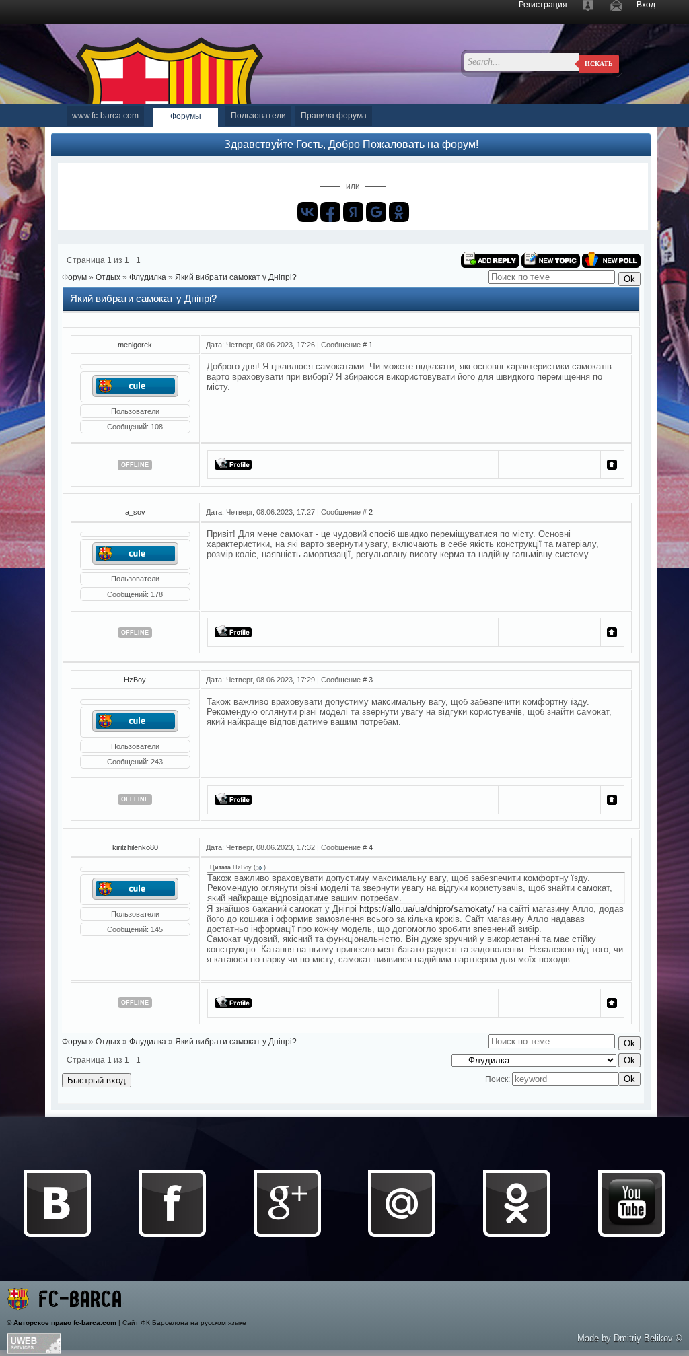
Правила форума (334, 115)
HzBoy (135, 680)
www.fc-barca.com (105, 115)
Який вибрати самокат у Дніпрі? (236, 277)
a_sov (135, 512)
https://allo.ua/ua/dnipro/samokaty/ (427, 909)
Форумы (185, 116)
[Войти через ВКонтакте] (307, 212)
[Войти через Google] (376, 212)
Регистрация (543, 4)
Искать (599, 63)
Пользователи (258, 115)
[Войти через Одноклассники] (399, 212)
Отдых (108, 277)
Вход (646, 4)
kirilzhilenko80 (135, 847)
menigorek (135, 345)
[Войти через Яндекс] (353, 212)
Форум (74, 277)
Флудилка (147, 277)
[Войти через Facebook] (330, 212)
